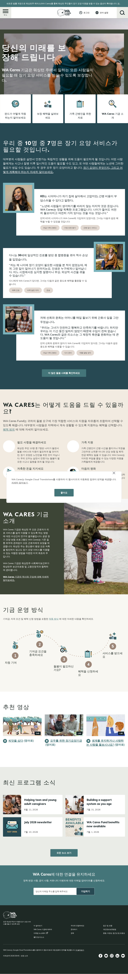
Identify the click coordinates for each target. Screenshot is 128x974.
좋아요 (64, 492)
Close (116, 474)
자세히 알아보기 (20, 482)
